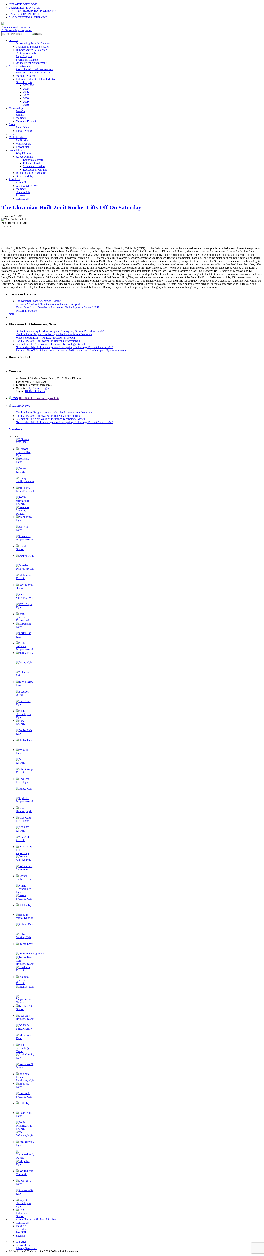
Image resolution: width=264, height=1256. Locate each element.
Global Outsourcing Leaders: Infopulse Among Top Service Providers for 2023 (60, 331)
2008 (26, 98)
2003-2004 (29, 85)
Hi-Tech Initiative (35, 391)
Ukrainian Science (26, 310)
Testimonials (23, 192)
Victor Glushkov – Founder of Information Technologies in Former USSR (58, 307)
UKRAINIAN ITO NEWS (24, 7)
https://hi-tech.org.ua (38, 388)
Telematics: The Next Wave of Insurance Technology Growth (51, 344)
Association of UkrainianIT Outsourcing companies (16, 29)
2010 (26, 104)
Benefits (20, 111)
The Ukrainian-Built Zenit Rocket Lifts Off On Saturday (71, 207)
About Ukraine (24, 156)
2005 (26, 88)
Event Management (27, 59)
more (11, 313)
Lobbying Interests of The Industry (35, 78)
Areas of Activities (19, 66)
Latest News (23, 127)
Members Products (26, 121)
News (12, 124)
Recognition (23, 146)
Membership (16, 108)
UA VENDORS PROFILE (24, 14)
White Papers (23, 143)
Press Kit (21, 1225)
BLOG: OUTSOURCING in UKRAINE (32, 10)
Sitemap (20, 1235)
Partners (20, 195)
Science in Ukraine (34, 166)
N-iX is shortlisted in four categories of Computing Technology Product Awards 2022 (64, 347)
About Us (14, 179)
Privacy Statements (26, 1248)
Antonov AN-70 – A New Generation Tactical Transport (48, 304)
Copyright (21, 1241)
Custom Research (26, 53)
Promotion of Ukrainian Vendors (34, 69)
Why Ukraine (23, 153)
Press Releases (24, 130)
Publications (23, 140)
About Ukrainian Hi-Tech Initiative (36, 1219)
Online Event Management (31, 62)
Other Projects (24, 82)
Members (21, 117)
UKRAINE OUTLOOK (23, 4)
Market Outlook (18, 137)
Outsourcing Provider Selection (33, 43)
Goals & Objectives (27, 185)
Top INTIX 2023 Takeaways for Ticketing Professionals (48, 340)
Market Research (25, 75)
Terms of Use (23, 1244)
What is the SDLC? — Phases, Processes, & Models (45, 337)
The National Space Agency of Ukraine (38, 300)
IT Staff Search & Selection (31, 49)
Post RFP (21, 1232)
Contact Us (22, 198)
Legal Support (24, 56)
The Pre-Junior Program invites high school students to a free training (55, 334)
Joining (20, 114)
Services (13, 40)
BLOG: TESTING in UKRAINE (28, 17)
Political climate (32, 163)
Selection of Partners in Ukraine (34, 72)
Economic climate (33, 159)
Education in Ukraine (35, 169)
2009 (26, 101)
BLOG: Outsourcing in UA (39, 398)
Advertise (21, 1229)
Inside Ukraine (17, 150)
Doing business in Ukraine (31, 172)
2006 (26, 91)
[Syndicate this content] (13, 398)
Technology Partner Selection (32, 46)
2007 (26, 95)
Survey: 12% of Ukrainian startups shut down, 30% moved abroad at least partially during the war (71, 350)
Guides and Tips (25, 176)
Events (12, 133)
